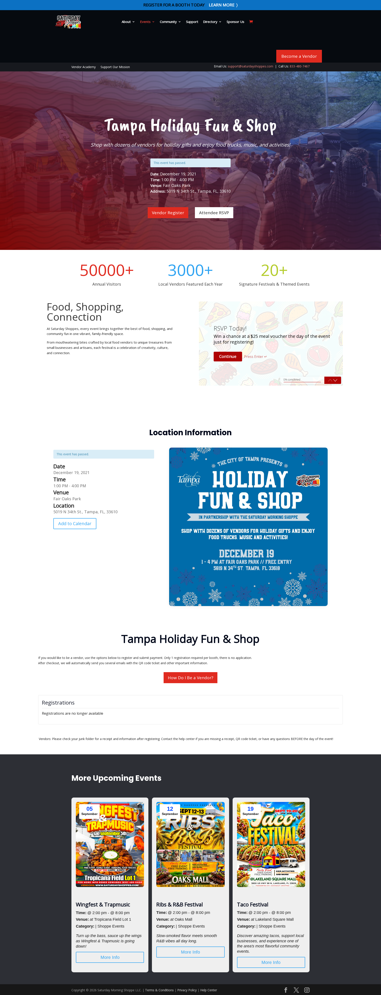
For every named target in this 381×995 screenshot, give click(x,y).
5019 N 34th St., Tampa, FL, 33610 (85, 511)
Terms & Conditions (159, 990)
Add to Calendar (75, 523)
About (126, 21)
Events (145, 21)
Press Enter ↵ (255, 356)
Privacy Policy (187, 990)
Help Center (208, 990)
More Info (110, 957)
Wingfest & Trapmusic (103, 904)
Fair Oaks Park (67, 498)
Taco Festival (252, 904)
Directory (210, 21)
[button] (335, 380)
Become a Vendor (299, 56)
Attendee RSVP (214, 213)
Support (192, 21)
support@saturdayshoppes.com (250, 66)
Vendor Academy (83, 67)
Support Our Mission (115, 67)
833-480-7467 (300, 66)
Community (168, 21)
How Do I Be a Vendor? (190, 678)
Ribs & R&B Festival (179, 904)
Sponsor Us (235, 21)
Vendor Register (168, 213)
